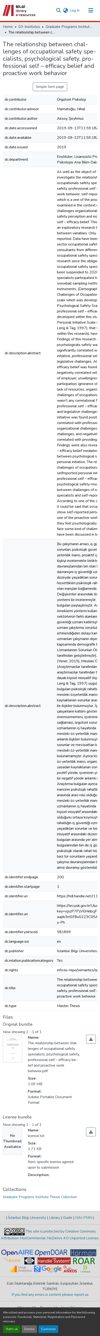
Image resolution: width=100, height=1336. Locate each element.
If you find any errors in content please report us (50, 1294)
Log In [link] (75, 10)
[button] (19, 10)
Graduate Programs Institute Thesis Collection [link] (69, 26)
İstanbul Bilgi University (27, 1217)
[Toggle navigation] (90, 10)
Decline (29, 1329)
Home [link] (8, 26)
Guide (67, 1217)
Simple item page (50, 86)
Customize (48, 1329)
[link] (91, 1039)
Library (54, 1217)
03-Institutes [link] (29, 26)
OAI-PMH (83, 1217)
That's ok (12, 1329)
